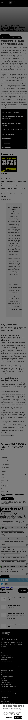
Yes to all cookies (18, 717)
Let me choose (9, 717)
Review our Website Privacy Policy (13, 714)
